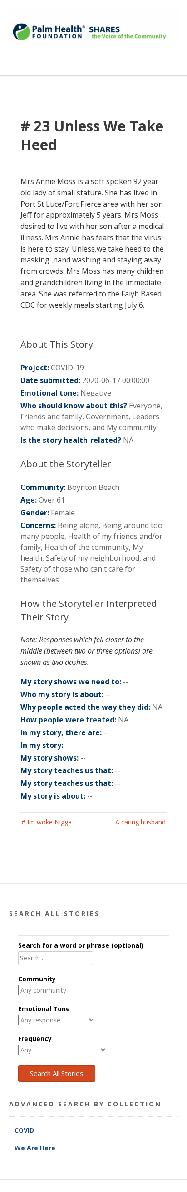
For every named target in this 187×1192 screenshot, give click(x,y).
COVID (25, 1130)
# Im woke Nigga (46, 822)
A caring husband (140, 822)
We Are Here (35, 1148)
